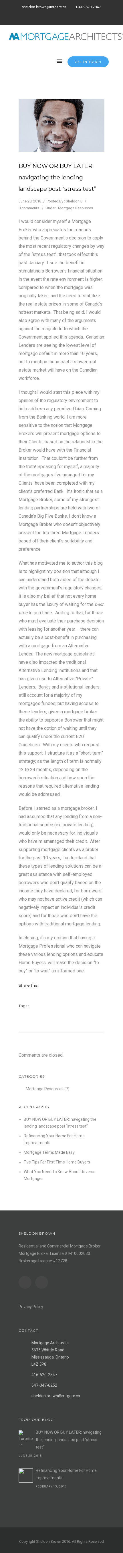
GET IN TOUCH (88, 62)
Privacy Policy (31, 1306)
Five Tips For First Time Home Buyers (57, 1162)
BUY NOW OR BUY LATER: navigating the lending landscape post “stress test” (57, 177)
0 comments (29, 208)
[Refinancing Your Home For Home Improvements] (26, 1475)
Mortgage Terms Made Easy (49, 1152)
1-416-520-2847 (88, 7)
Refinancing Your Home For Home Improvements (66, 1474)
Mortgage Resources (75, 208)
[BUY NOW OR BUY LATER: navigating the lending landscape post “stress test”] (26, 1437)
